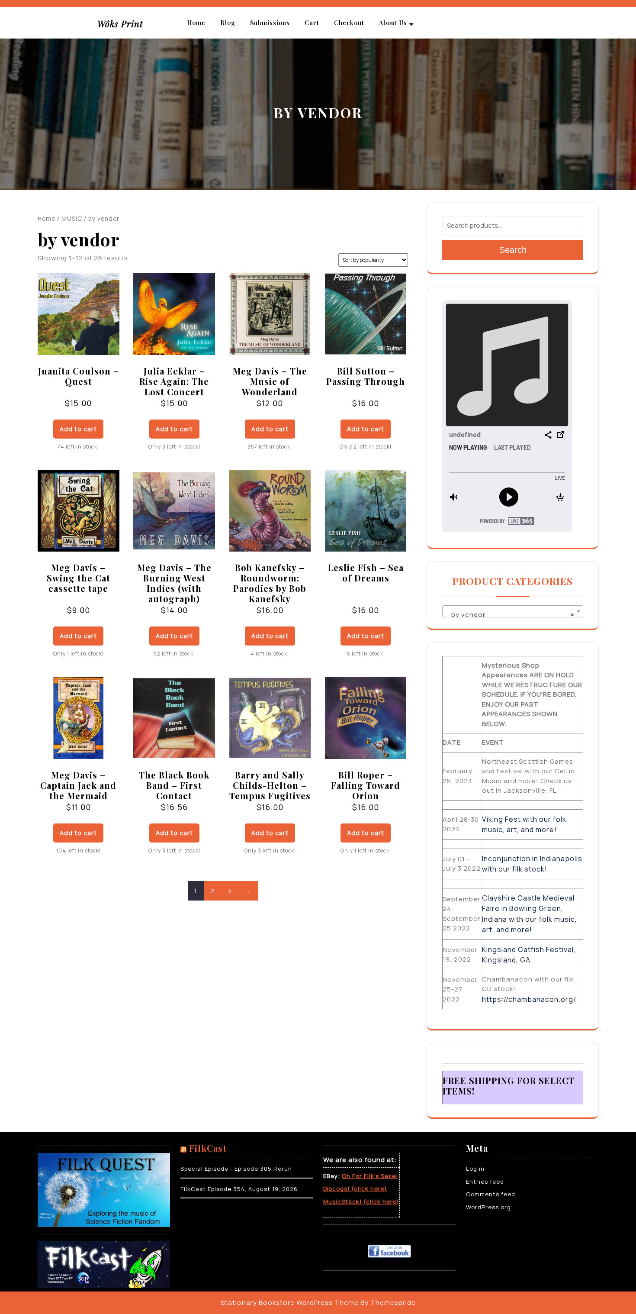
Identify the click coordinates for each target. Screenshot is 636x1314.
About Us (393, 23)
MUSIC (71, 218)
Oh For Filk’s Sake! (370, 1176)
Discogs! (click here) (355, 1188)
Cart (312, 23)
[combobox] (512, 611)
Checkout (349, 23)
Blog (227, 23)
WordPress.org (488, 1207)
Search (513, 250)
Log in (475, 1168)
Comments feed (490, 1194)
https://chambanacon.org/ (529, 999)
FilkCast (208, 1148)
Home (196, 23)
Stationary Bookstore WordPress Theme (290, 1302)
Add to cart (78, 429)
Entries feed (485, 1181)
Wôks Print (120, 23)
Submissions (270, 23)
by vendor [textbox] (510, 614)
